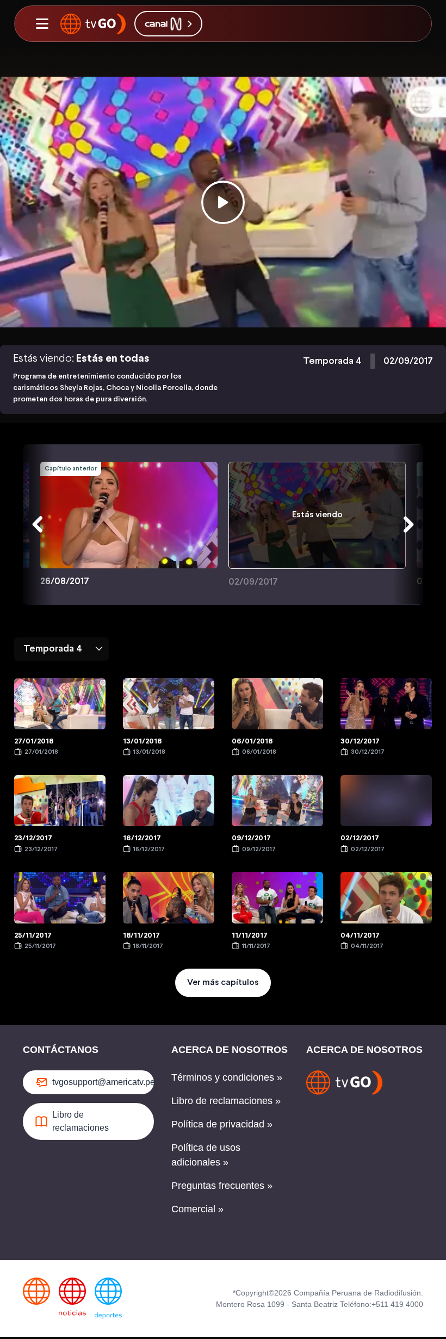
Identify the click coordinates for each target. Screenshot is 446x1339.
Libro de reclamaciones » (226, 1100)
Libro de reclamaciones (80, 1121)
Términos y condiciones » (226, 1077)
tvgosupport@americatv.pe (103, 1082)
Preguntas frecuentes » (221, 1185)
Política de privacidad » (221, 1124)
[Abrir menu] (42, 24)
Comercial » (197, 1209)
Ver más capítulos (223, 982)
